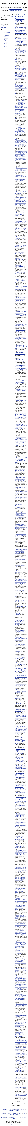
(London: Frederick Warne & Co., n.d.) (20, 1024)
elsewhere (3, 27)
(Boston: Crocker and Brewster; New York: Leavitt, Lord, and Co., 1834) (21, 143)
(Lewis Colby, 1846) (21, 326)
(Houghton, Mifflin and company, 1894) (20, 367)
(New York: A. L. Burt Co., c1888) (20, 68)
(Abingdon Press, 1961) (20, 266)
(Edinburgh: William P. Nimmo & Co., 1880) (20, 768)
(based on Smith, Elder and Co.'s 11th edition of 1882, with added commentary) (21, 110)
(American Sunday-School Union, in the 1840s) (20, 338)
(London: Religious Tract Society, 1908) (21, 133)
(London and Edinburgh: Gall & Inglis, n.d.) (21, 1015)
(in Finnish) (21, 526)
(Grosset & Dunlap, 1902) (19, 382)
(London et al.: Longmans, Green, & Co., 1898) (21, 1096)
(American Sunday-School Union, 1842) (21, 170)
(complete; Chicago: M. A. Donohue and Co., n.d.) (20, 30)
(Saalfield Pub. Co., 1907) (20, 470)
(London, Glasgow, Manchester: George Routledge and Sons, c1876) (20, 740)
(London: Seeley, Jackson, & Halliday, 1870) (21, 852)
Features (12, 1117)
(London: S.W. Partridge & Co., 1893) (20, 1049)
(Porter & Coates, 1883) (21, 222)
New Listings (13, 1113)
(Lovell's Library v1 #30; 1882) (21, 87)
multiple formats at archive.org (22, 101)
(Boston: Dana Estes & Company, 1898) (21, 1079)
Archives (18, 1117)
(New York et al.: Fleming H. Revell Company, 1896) (20, 1062)
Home (2, 1113)
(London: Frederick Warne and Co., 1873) (20, 787)
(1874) (20, 793)
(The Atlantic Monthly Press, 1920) (21, 155)
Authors (20, 1113)
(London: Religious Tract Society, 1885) (21, 1070)
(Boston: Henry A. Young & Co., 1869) (20, 717)
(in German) (20, 515)
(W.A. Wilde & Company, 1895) (21, 426)
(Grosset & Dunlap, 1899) (20, 214)
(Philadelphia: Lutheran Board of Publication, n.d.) (20, 775)
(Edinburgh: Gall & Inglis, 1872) (21, 944)
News (7, 1117)
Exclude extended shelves (15, 9)
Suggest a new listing (14, 1110)
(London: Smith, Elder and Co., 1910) (20, 76)
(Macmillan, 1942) (19, 258)
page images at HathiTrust (21, 104)
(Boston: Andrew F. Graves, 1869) (21, 932)
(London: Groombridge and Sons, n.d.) (20, 961)
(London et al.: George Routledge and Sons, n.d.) (21, 1005)
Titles (24, 1113)
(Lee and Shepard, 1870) (21, 299)
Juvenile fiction (6, 45)
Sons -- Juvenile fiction (6, 42)
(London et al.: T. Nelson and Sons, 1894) (21, 1042)
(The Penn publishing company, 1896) (20, 177)
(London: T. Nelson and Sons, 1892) (21, 1055)
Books (3, 1117)
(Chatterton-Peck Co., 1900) (20, 281)
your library (4, 25)
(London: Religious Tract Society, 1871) (20, 824)
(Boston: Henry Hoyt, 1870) (20, 807)
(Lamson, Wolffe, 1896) (20, 399)
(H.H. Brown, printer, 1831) (20, 353)
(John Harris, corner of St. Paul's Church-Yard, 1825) (21, 201)
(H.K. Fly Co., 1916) (20, 192)
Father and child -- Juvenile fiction (6, 37)
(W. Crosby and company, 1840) (20, 238)
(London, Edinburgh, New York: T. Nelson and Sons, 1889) (20, 751)
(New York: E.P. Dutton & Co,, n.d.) (20, 869)
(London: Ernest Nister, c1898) (20, 916)
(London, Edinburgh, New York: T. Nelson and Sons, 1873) (21, 730)
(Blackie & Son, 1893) (21, 415)
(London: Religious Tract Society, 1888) (21, 846)
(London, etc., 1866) (21, 460)
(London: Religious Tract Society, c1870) (21, 815)
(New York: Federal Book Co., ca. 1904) (21, 52)
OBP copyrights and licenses (14, 1124)
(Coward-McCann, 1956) (20, 246)
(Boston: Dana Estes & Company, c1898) (21, 890)
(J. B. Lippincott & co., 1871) (21, 288)
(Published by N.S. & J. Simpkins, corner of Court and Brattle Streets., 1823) (21, 441)
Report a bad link (20, 1109)
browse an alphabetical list (15, 10)
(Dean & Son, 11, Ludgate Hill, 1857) (21, 347)
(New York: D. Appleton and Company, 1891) (20, 878)
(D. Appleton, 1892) (20, 390)
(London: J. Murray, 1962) (19, 21)
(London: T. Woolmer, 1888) (20, 970)
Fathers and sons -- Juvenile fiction (18, 15)
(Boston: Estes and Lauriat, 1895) (19, 1034)
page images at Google (21, 126)
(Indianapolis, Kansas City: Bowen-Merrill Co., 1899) (21, 900)
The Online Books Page (14, 3)
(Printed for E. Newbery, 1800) (21, 230)
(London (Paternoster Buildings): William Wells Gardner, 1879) (20, 759)
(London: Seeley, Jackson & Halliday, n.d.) (19, 838)
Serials (16, 1114)
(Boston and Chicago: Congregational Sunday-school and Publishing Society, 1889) (21, 987)
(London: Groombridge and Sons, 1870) (20, 799)
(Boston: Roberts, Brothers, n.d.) (19, 952)
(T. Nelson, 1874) (20, 330)
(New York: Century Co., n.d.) (21, 925)
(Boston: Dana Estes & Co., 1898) (20, 1087)
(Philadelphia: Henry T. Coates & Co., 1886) (20, 978)
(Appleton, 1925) (19, 253)
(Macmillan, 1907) (19, 360)
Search (7, 1113)
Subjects (12, 1114)
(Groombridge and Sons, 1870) (20, 313)
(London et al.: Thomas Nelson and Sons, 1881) (21, 996)
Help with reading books (8, 1109)
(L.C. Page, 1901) (20, 273)
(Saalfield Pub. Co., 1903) (20, 479)
